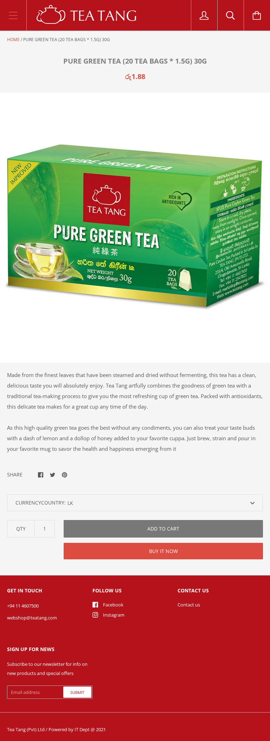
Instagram (113, 615)
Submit (77, 692)
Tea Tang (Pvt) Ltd (26, 729)
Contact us (189, 605)
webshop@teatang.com (32, 618)
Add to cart (163, 528)
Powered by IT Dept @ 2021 (77, 729)
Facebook (113, 605)
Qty (21, 528)
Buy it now (163, 551)
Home (13, 40)
